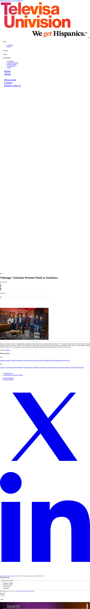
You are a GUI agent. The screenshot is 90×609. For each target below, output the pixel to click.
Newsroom (10, 79)
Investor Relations (9, 378)
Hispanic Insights (12, 64)
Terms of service (30, 591)
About (7, 74)
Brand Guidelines (8, 379)
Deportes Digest (8, 585)
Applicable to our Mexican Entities (13, 375)
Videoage (7, 350)
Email (4, 577)
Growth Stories (11, 66)
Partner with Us (12, 85)
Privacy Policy (20, 591)
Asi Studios (10, 61)
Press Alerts (7, 586)
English (9, 67)
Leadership (10, 45)
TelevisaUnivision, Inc (29, 576)
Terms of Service (11, 576)
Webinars (6, 588)
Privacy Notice (3, 576)
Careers (8, 82)
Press (1, 273)
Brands (9, 46)
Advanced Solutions (12, 63)
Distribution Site (8, 373)
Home (7, 71)
